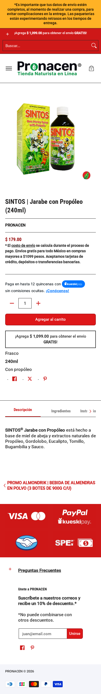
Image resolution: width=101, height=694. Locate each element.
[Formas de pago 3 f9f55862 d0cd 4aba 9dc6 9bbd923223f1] (74, 543)
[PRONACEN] (49, 68)
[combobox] (46, 45)
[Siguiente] (90, 411)
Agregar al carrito (50, 319)
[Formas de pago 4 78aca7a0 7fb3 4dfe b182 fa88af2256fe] (26, 543)
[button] (91, 68)
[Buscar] (94, 45)
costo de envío (23, 245)
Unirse (74, 633)
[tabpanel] (50, 447)
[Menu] (8, 68)
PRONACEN (15, 225)
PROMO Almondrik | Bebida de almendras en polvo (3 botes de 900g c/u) (51, 485)
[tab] (23, 411)
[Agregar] (38, 303)
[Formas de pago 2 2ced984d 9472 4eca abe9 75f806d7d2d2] (74, 516)
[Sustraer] (11, 303)
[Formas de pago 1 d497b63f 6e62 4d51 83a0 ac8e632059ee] (26, 516)
